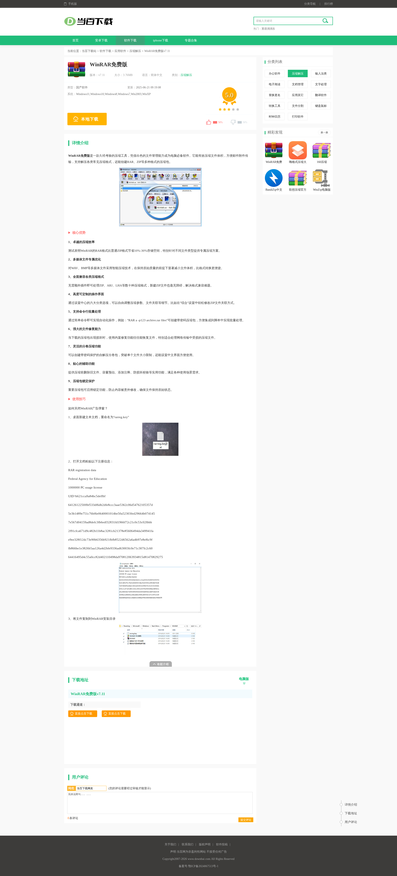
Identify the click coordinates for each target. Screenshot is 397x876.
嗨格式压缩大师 (297, 162)
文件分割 (298, 105)
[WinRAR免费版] (274, 150)
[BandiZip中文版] (274, 178)
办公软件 (274, 73)
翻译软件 (321, 95)
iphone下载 (160, 40)
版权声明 (204, 844)
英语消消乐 (268, 28)
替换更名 (274, 95)
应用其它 (298, 95)
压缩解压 (135, 51)
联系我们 (187, 844)
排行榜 (328, 3)
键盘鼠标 (321, 105)
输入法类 (321, 73)
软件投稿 (222, 844)
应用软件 (120, 51)
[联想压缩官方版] (298, 178)
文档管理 (298, 84)
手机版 (72, 3)
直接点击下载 (83, 713)
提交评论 (245, 819)
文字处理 (321, 84)
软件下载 (130, 40)
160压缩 (322, 162)
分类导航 (310, 3)
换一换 (324, 132)
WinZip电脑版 (322, 189)
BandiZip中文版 (273, 190)
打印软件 (298, 116)
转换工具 (274, 105)
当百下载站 (89, 51)
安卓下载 (101, 40)
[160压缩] (322, 150)
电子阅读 (274, 84)
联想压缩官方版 (297, 190)
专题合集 (191, 40)
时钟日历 (274, 116)
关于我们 (170, 844)
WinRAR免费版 (274, 162)
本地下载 (89, 119)
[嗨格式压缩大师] (298, 150)
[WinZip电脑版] (322, 178)
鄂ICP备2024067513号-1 (203, 866)
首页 (75, 40)
